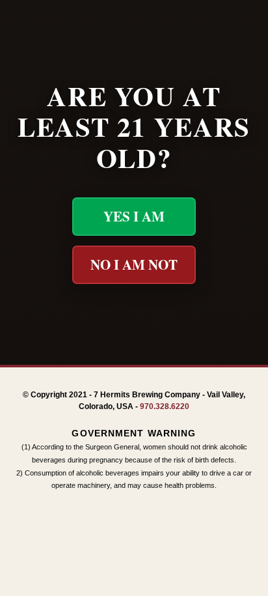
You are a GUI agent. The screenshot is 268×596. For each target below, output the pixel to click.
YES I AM (134, 216)
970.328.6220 (164, 406)
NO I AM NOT (134, 264)
